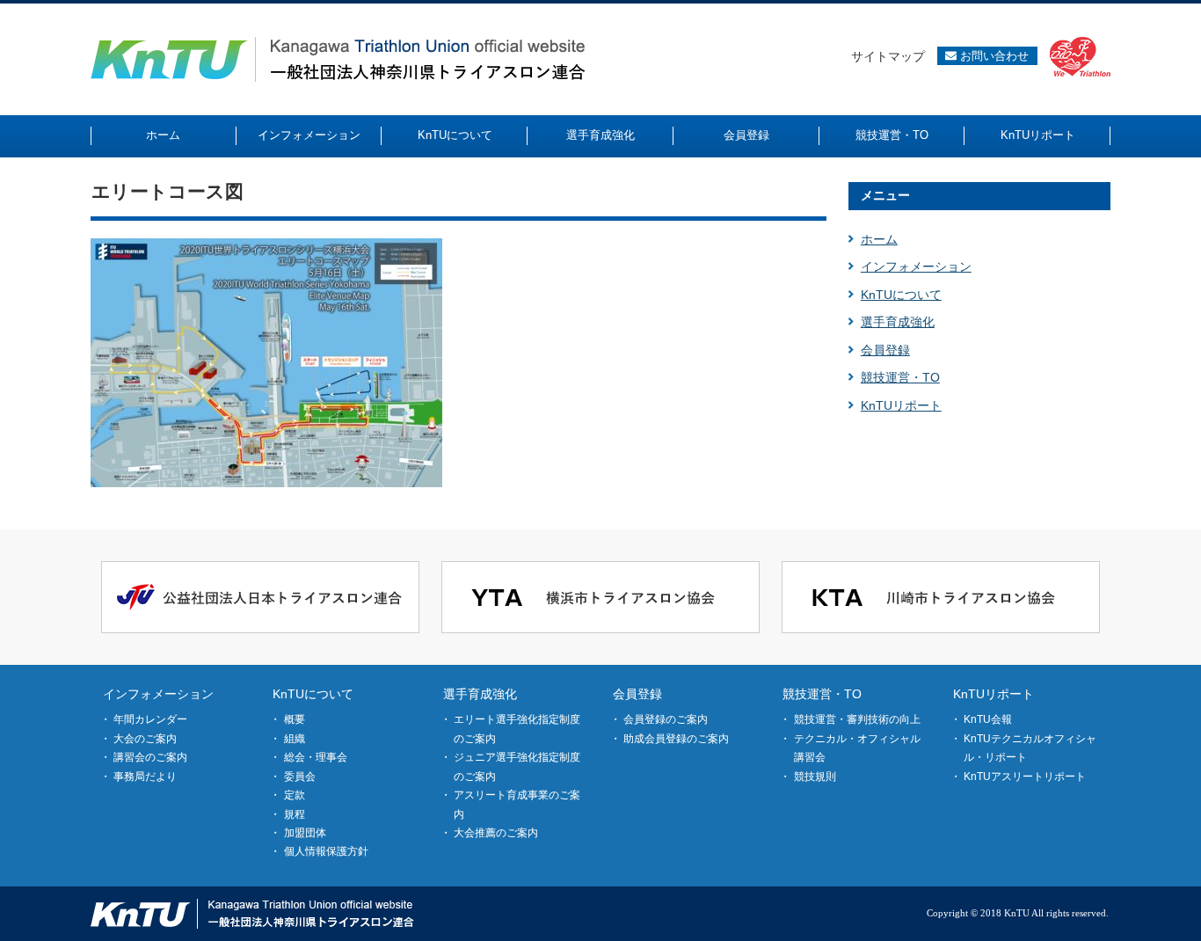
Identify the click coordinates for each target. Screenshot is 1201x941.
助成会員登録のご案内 (676, 739)
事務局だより (145, 776)
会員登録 (885, 350)
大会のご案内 (145, 739)
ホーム (879, 239)
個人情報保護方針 (326, 851)
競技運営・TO (900, 377)
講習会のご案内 (150, 757)
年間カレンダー (150, 719)
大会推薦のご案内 (496, 833)
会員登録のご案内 (665, 719)
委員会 (300, 776)
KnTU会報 (988, 719)
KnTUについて (901, 295)
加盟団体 (305, 833)
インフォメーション (916, 266)
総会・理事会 (315, 757)
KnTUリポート (901, 405)
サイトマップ (888, 56)
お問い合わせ (993, 55)
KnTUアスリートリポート (1025, 776)
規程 (294, 814)
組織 (294, 739)
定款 (294, 795)
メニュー (885, 195)
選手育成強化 (898, 322)
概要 (294, 719)
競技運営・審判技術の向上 (857, 719)
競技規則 (815, 776)
